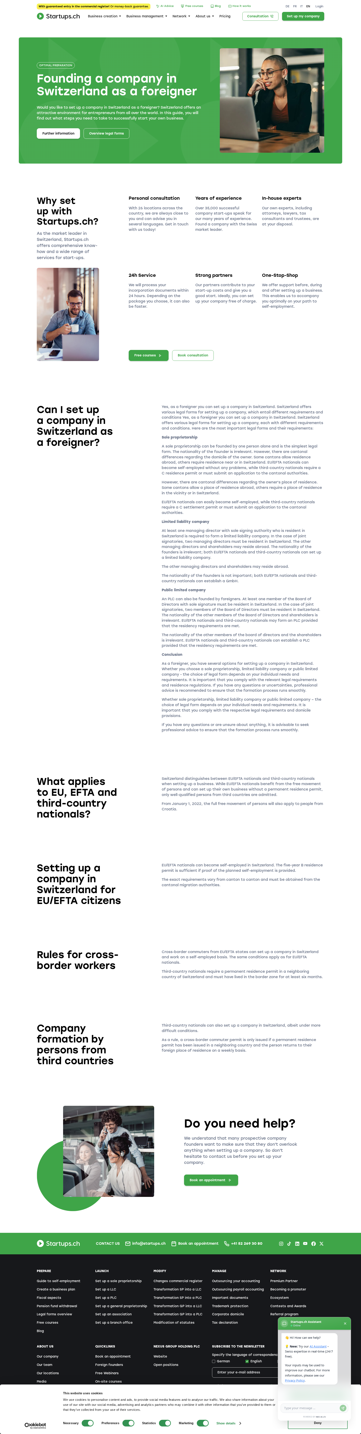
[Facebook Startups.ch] (313, 1243)
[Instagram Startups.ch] (281, 1243)
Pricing (224, 16)
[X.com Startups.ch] (321, 1243)
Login (319, 6)
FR (295, 6)
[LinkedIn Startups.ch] (297, 1243)
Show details (225, 1423)
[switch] (128, 1423)
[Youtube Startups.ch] (305, 1243)
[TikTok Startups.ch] (289, 1243)
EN (308, 6)
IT (301, 6)
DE (287, 6)
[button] (104, 16)
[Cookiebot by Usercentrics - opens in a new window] (35, 1426)
